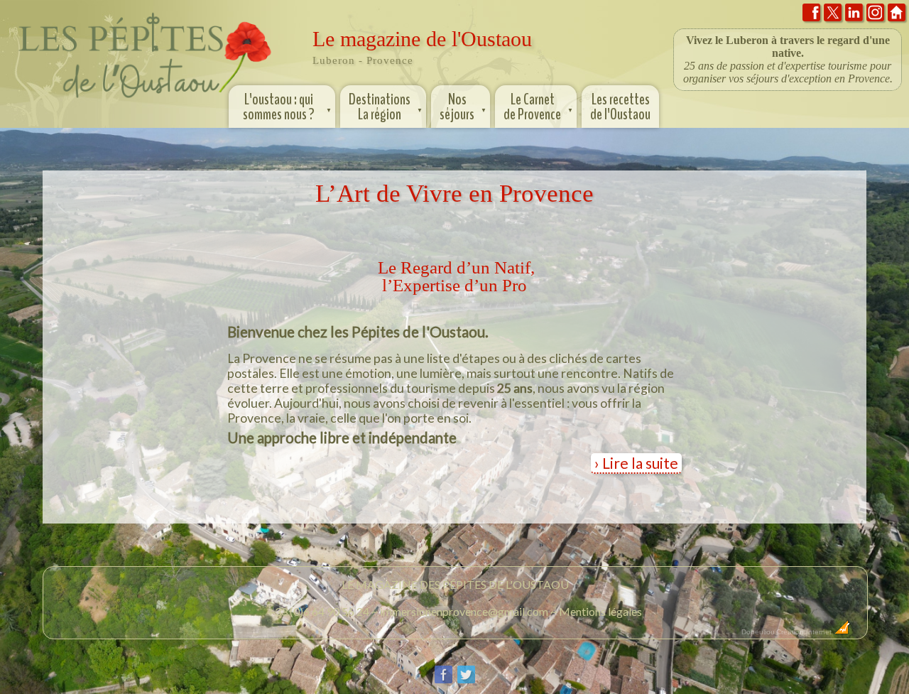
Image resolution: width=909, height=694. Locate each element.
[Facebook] (811, 15)
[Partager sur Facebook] (443, 680)
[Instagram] (875, 15)
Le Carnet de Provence (538, 107)
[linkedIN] (854, 15)
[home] (896, 15)
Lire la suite (640, 463)
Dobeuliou (758, 632)
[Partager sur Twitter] (466, 680)
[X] (833, 15)
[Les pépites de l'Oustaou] (145, 102)
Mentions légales (600, 611)
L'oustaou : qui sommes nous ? (287, 107)
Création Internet (805, 632)
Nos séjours (463, 107)
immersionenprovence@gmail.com (464, 611)
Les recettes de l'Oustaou (620, 107)
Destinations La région (386, 107)
